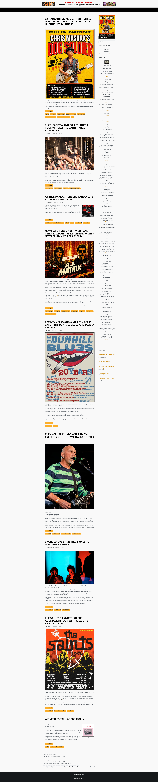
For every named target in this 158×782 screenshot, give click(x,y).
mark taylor (57, 311)
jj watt (72, 222)
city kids (67, 222)
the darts (66, 188)
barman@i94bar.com (109, 53)
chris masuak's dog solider (64, 116)
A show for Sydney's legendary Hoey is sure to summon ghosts (57, 763)
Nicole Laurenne (58, 188)
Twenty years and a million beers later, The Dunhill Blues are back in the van (70, 325)
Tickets (107, 76)
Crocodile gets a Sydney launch (50, 759)
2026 (73, 116)
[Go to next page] (75, 766)
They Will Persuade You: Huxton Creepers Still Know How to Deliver (69, 435)
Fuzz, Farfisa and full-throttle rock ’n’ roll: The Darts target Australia (67, 128)
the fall (52, 746)
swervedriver (57, 609)
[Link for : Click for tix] (107, 27)
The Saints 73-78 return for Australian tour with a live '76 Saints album (66, 621)
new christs (53, 114)
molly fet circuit (59, 746)
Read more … (49, 111)
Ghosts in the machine (104, 373)
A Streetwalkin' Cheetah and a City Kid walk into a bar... (69, 198)
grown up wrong (65, 311)
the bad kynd (82, 311)
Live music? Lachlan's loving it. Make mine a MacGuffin (55, 758)
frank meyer (48, 222)
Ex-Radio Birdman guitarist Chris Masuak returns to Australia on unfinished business (68, 21)
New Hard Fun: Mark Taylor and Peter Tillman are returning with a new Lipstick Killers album (69, 233)
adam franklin (66, 609)
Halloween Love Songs (75, 188)
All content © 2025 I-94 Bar (79, 774)
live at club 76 (70, 710)
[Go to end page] (78, 766)
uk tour (63, 710)
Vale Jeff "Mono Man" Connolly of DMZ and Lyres (54, 756)
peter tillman (74, 311)
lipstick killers (48, 311)
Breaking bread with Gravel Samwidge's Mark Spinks (55, 761)
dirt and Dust (79, 222)
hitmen (47, 114)
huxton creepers (76, 533)
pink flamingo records (50, 313)
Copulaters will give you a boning (106, 378)
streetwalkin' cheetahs (58, 222)
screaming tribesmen (71, 114)
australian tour (81, 114)
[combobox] (107, 42)
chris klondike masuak (50, 116)
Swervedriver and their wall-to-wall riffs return (67, 543)
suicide (47, 746)
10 (72, 766)
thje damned (57, 710)
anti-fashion (86, 222)
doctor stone (90, 311)
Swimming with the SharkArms (50, 754)
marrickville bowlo (66, 533)
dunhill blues (48, 426)
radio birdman (61, 114)
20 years (55, 426)
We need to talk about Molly (64, 719)
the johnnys (48, 533)
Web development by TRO (79, 778)
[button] (64, 10)
